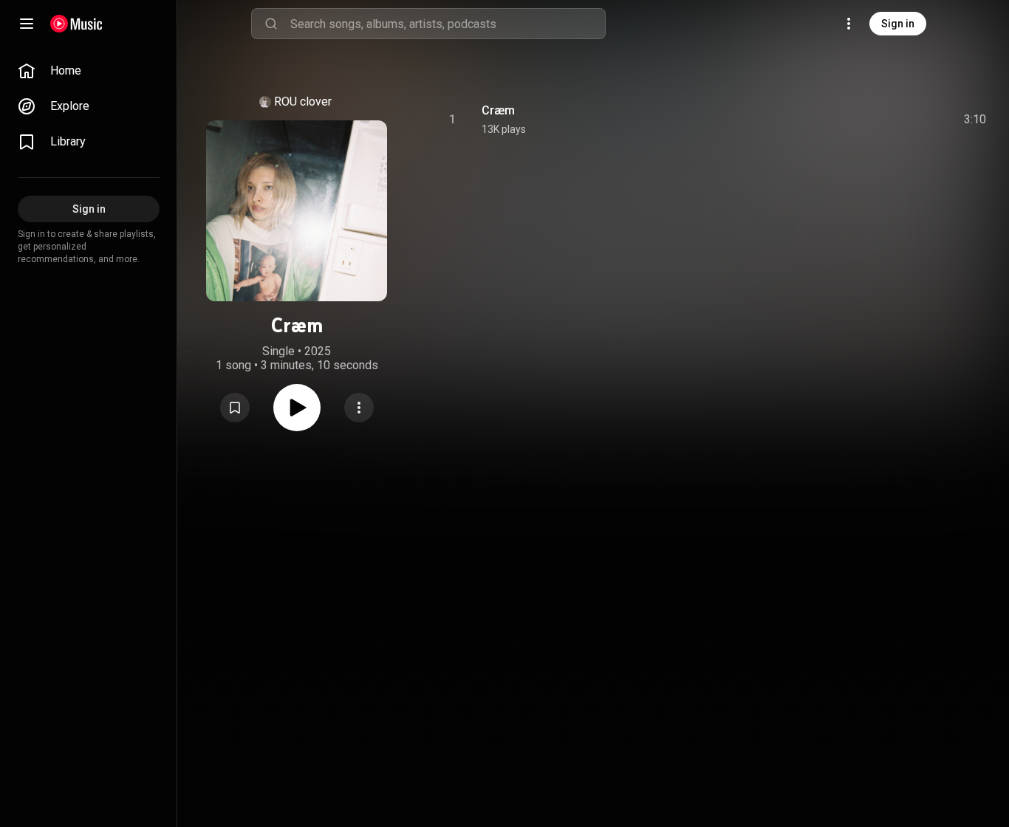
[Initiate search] (271, 23)
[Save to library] (235, 407)
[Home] (76, 23)
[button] (235, 407)
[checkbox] (976, 119)
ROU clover (303, 102)
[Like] (863, 119)
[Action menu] (359, 407)
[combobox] (447, 23)
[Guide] (26, 23)
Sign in (897, 24)
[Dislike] (891, 119)
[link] (88, 71)
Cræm (498, 110)
